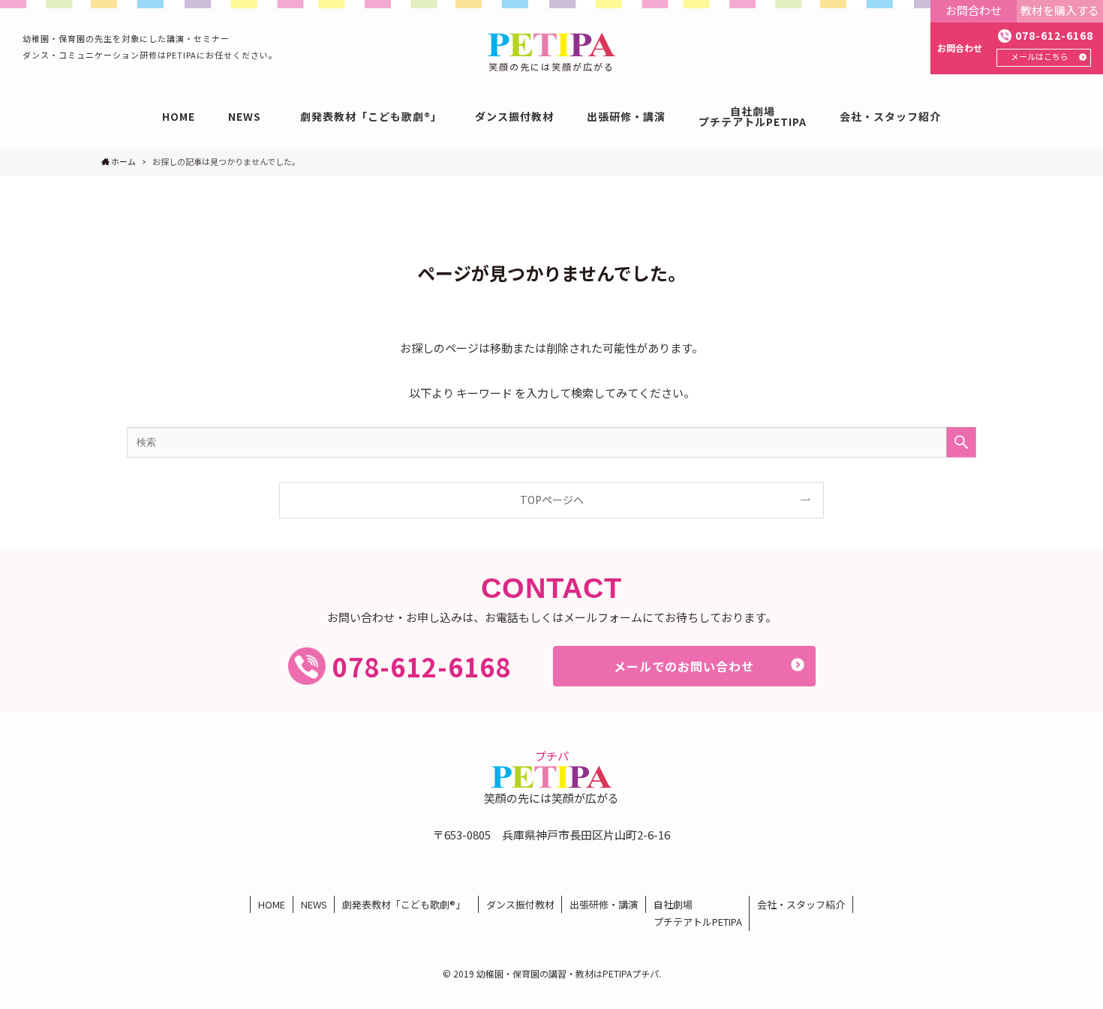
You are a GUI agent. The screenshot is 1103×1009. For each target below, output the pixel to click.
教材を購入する (1059, 10)
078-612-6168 (1054, 35)
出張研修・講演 (604, 904)
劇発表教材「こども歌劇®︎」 (406, 904)
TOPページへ (552, 499)
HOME (271, 904)
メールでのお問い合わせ (684, 666)
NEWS (314, 904)
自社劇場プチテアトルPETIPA (698, 913)
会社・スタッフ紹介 (801, 904)
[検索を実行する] (961, 442)
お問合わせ (973, 10)
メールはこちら (1039, 56)
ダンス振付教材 (520, 904)
